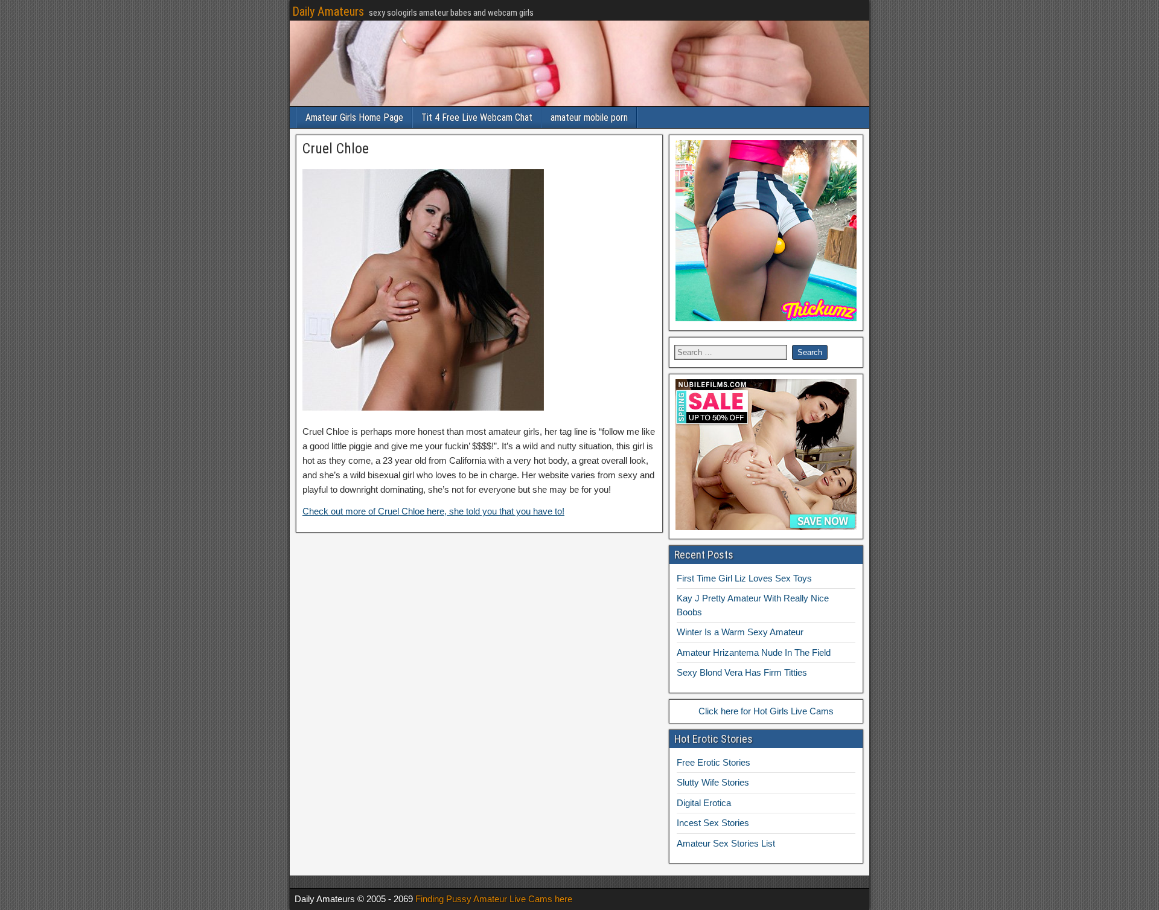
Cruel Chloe (335, 148)
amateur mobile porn (589, 117)
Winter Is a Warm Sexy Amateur (740, 632)
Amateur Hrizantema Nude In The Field (754, 652)
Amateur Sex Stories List (726, 843)
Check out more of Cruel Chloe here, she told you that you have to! (433, 511)
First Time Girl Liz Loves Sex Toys (744, 578)
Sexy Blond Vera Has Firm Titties (742, 672)
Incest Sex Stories (713, 823)
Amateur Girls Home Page (354, 117)
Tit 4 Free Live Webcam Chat (476, 117)
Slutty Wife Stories (713, 782)
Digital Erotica (704, 803)
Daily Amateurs (328, 11)
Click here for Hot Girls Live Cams (766, 711)
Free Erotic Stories (713, 762)
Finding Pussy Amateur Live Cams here (493, 899)
